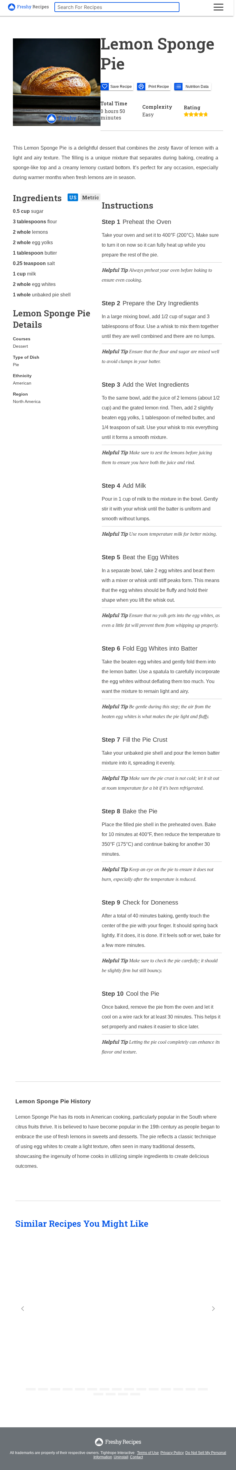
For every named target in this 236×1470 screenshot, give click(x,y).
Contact (136, 1457)
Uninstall (121, 1457)
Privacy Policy (172, 1453)
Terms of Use (148, 1453)
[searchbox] (116, 7)
